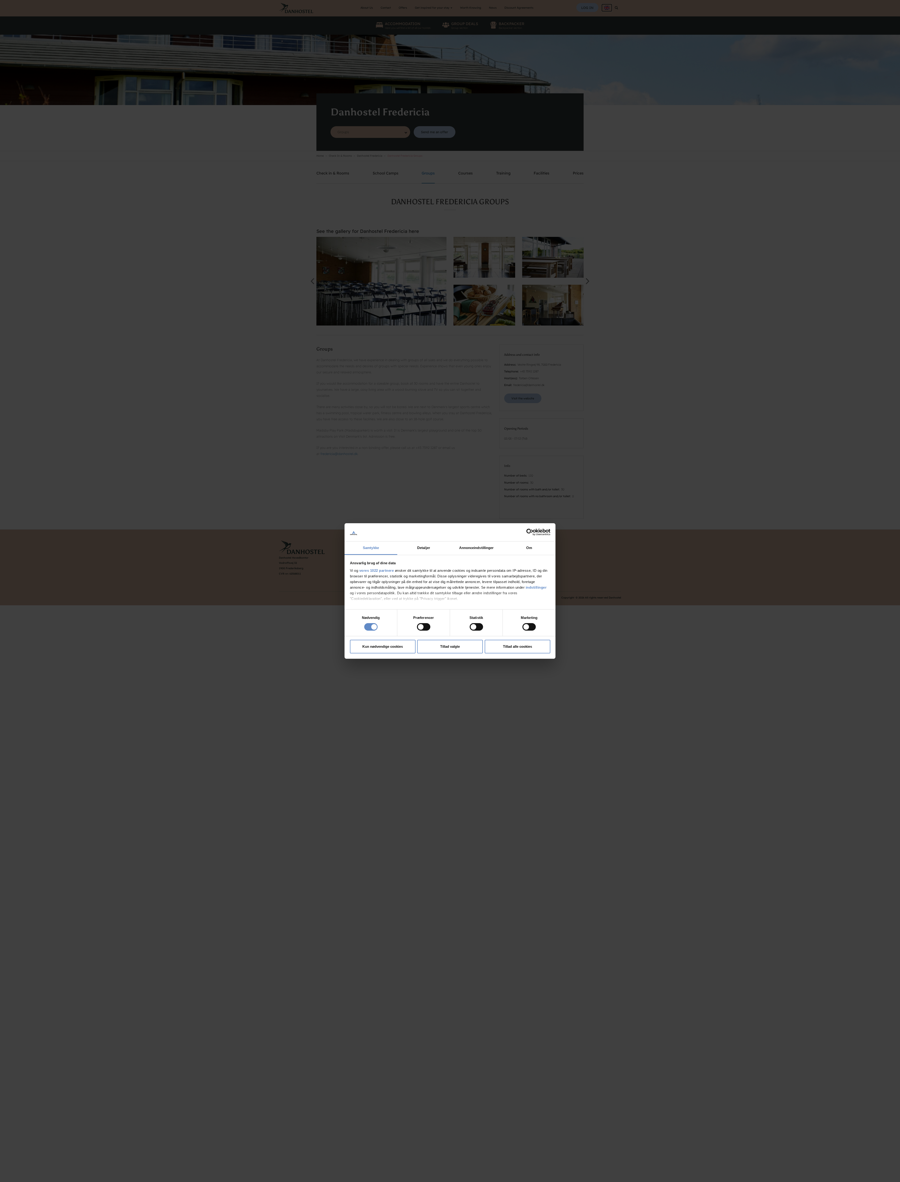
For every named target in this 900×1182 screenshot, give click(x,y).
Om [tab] (529, 548)
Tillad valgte (450, 646)
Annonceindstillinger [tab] (476, 548)
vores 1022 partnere (376, 570)
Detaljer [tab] (423, 548)
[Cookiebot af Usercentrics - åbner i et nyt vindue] (529, 532)
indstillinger (536, 587)
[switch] (423, 627)
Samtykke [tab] (371, 548)
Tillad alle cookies (517, 646)
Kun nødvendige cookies (382, 646)
